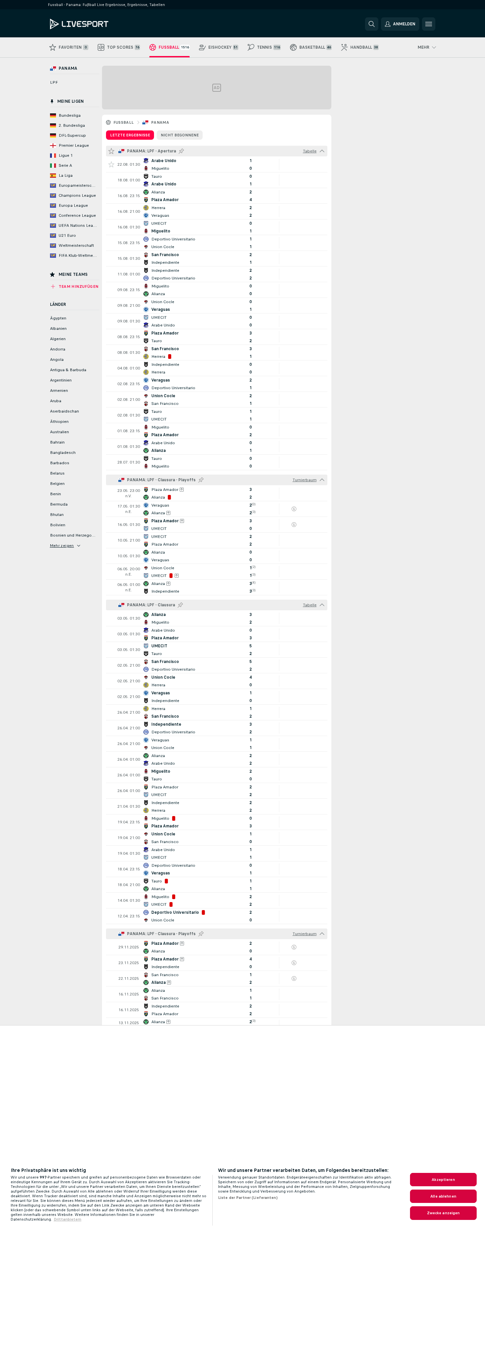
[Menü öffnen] (428, 24)
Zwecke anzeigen (443, 1213)
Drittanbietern (67, 1219)
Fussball (123, 122)
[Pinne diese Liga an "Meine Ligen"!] (181, 151)
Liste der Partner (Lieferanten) (248, 1197)
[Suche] (371, 24)
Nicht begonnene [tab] (180, 135)
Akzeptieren (443, 1179)
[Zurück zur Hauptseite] (96, 24)
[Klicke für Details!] (216, 164)
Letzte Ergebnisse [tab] (130, 135)
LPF (54, 82)
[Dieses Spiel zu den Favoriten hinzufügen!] (111, 164)
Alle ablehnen (443, 1196)
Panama (160, 122)
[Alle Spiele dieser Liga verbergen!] (322, 151)
